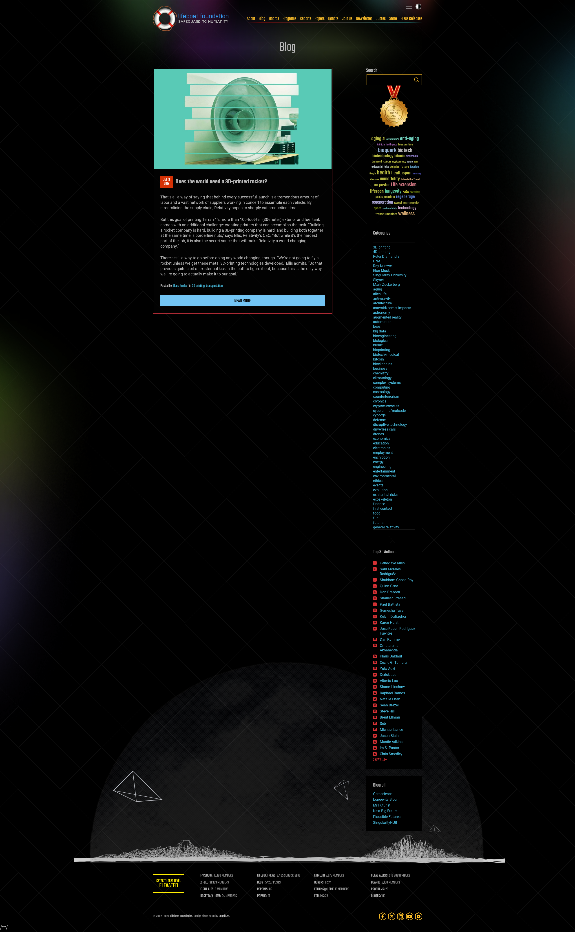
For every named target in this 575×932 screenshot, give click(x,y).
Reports (305, 18)
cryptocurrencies (386, 406)
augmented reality (387, 317)
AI (384, 139)
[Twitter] (391, 916)
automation (382, 322)
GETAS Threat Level (168, 884)
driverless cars (384, 429)
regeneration (382, 202)
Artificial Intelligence (387, 144)
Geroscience (382, 794)
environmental (384, 476)
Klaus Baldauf (180, 286)
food (376, 513)
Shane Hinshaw (392, 687)
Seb (383, 723)
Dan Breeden (390, 592)
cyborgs (379, 415)
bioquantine (405, 144)
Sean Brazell (390, 705)
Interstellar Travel (410, 179)
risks (405, 203)
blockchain (412, 156)
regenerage (405, 196)
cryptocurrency (399, 161)
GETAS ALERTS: (379, 876)
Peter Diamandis (386, 256)
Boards (274, 18)
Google (372, 173)
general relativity (386, 527)
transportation (214, 286)
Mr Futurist (381, 805)
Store (393, 18)
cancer (387, 162)
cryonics (379, 401)
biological (381, 341)
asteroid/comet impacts (392, 308)
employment (383, 453)
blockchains (382, 364)
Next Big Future (385, 811)
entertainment (384, 471)
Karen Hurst (389, 622)
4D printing (382, 252)
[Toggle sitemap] (409, 6)
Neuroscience (415, 192)
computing (381, 387)
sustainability (390, 208)
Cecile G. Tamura (393, 662)
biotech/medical (386, 354)
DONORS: (319, 883)
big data (379, 331)
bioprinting (381, 350)
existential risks (380, 167)
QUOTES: (376, 896)
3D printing (198, 286)
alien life (380, 294)
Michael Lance (391, 730)
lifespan (377, 191)
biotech (405, 150)
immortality (390, 179)
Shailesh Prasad (393, 598)
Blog (262, 18)
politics (379, 197)
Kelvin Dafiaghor (393, 616)
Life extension (403, 185)
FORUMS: (319, 896)
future (404, 167)
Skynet (378, 280)
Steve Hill (387, 711)
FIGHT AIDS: (207, 889)
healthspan (401, 173)
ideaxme (374, 179)
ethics (378, 481)
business (380, 368)
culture (410, 162)
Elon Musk (381, 270)
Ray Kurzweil (383, 266)
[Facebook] (382, 916)
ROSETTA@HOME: (210, 896)
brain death (377, 161)
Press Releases (411, 18)
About (251, 18)
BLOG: (260, 883)
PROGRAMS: (378, 889)
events (378, 485)
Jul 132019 (166, 182)
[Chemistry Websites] (394, 107)
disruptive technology (390, 424)
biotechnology (382, 156)
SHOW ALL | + (380, 760)
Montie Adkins (391, 742)
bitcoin (399, 156)
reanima (389, 197)
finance (379, 504)
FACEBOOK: (206, 876)
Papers (320, 18)
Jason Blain (389, 736)
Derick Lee (388, 675)
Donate (333, 18)
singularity (414, 203)
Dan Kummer (390, 639)
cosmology (382, 392)
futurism (414, 167)
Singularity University (390, 275)
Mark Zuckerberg (386, 284)
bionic (378, 345)
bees (376, 326)
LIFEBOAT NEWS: (266, 876)
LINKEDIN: (319, 876)
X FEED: (204, 883)
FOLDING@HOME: (324, 889)
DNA (376, 261)
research (398, 203)
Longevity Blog (385, 799)
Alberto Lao (389, 681)
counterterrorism (386, 396)
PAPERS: (262, 896)
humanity (417, 174)
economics (381, 438)
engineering (382, 466)
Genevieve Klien (392, 563)
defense (379, 420)
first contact (382, 508)
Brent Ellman (390, 717)
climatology (382, 378)
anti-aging (409, 139)
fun (375, 518)
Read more (242, 301)
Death (416, 162)
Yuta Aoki (387, 668)
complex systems (387, 382)
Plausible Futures (386, 817)
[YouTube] (409, 916)
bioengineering (384, 336)
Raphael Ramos (392, 693)
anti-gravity (382, 298)
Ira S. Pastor (389, 748)
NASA (406, 192)
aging (376, 139)
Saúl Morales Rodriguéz (390, 571)
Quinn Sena (389, 586)
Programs (289, 18)
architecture (382, 303)
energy (378, 462)
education (381, 443)
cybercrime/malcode (389, 411)
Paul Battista (390, 604)
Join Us (347, 18)
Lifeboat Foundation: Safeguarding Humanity (191, 18)
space (377, 208)
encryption (381, 457)
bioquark (387, 150)
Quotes (381, 18)
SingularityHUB (385, 822)
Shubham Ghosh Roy (397, 580)
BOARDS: (376, 883)
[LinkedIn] (400, 916)
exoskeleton (382, 499)
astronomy (381, 312)
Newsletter (364, 18)
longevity (393, 191)
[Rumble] (418, 916)
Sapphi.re (224, 916)
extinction (394, 167)
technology (407, 208)
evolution (380, 490)
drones (378, 434)
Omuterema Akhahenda (389, 648)
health (383, 173)
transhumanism (386, 214)
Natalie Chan (390, 699)
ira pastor (382, 185)
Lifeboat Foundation (181, 916)
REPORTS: (262, 889)
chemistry (381, 373)
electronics (381, 448)
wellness (406, 214)
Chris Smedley (391, 754)
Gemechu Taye (391, 610)
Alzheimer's (392, 139)
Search (416, 79)
